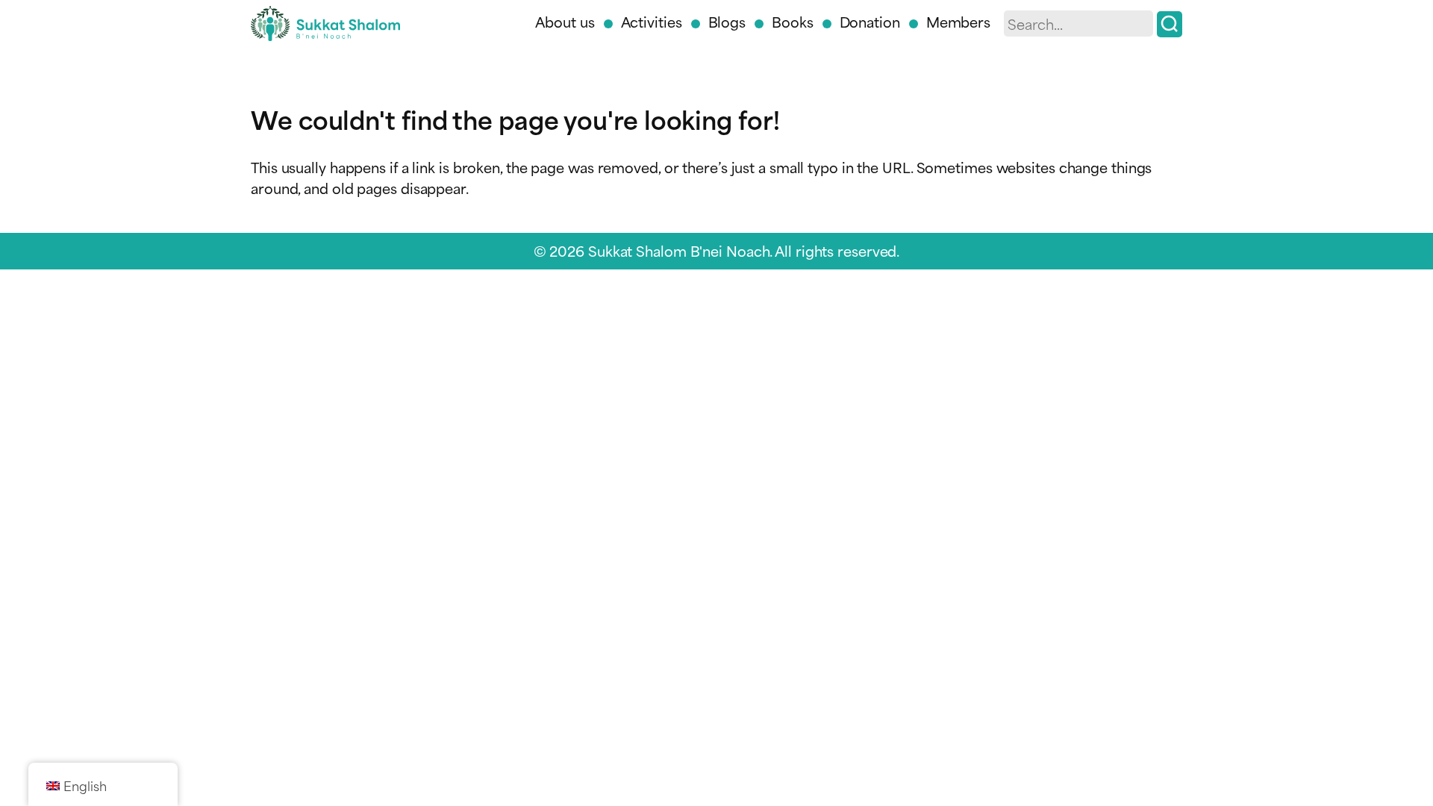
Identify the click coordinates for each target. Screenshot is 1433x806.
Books (793, 21)
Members (958, 21)
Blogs (727, 21)
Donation (870, 21)
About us (564, 21)
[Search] (1169, 24)
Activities (651, 21)
